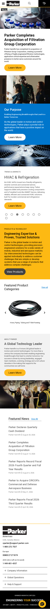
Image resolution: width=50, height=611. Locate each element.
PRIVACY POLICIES (23, 605)
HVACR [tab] (17, 214)
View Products (15, 271)
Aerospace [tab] (6, 214)
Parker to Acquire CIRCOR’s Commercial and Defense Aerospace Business (24, 484)
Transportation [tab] (6, 218)
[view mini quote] (44, 3)
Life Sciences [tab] (28, 214)
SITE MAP (6, 605)
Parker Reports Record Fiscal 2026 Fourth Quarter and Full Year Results (25, 465)
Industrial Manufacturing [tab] (23, 214)
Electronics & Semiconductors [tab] (12, 214)
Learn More (14, 67)
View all (44, 287)
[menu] (3, 3)
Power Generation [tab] (39, 214)
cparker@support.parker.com (16, 543)
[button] (42, 604)
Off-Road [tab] (34, 214)
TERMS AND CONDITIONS (38, 605)
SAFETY (13, 605)
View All (34, 419)
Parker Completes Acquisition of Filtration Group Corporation (21, 446)
